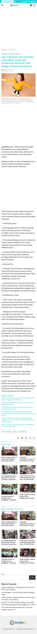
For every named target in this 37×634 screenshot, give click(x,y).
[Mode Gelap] (31, 5)
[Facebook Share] (18, 438)
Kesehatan (4, 54)
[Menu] (2, 5)
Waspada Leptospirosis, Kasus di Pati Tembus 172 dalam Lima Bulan (17, 403)
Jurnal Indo (8, 69)
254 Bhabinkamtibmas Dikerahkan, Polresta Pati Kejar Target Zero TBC (17, 408)
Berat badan (6, 432)
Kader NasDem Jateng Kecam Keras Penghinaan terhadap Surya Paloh (17, 425)
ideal (15, 432)
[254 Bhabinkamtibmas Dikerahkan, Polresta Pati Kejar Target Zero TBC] (9, 469)
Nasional (17, 54)
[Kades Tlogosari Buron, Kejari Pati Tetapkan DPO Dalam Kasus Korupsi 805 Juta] (9, 450)
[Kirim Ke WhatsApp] (34, 438)
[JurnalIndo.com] (15, 5)
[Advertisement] (18, 28)
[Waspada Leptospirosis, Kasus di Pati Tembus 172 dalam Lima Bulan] (28, 450)
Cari (2, 574)
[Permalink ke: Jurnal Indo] (3, 70)
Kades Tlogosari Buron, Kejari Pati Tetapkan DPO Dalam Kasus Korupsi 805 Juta (17, 399)
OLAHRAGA (22, 432)
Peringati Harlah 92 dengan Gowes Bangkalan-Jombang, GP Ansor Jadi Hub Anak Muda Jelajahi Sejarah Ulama (17, 420)
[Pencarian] (34, 5)
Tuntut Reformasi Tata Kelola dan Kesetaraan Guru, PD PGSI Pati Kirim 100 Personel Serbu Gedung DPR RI (18, 413)
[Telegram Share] (30, 438)
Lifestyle (11, 54)
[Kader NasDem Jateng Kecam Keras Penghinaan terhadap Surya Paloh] (28, 488)
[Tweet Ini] (22, 438)
